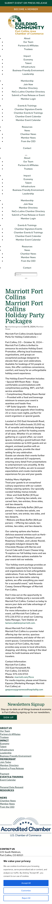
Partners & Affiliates (28, 45)
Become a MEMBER (26, 9)
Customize (26, 890)
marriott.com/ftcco (24, 677)
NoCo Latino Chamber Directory (28, 91)
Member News (28, 137)
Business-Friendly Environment (28, 70)
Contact (27, 148)
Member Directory (28, 88)
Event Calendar (8, 779)
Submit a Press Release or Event (28, 95)
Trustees (28, 49)
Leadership (28, 74)
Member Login (28, 98)
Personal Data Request (11, 787)
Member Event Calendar (28, 120)
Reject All (26, 898)
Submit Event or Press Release (26, 3)
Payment (4, 773)
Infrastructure (28, 66)
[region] (26, 880)
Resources (27, 126)
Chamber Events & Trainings (28, 112)
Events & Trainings (27, 105)
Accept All (26, 883)
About (27, 38)
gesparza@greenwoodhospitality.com (24, 689)
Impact (27, 56)
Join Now (28, 84)
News (27, 130)
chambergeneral (15, 326)
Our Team (28, 42)
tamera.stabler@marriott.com (20, 622)
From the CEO (28, 141)
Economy (28, 59)
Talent (28, 63)
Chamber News (28, 134)
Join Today (5, 762)
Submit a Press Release (12, 768)
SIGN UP (8, 717)
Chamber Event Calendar (28, 116)
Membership (27, 80)
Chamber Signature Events (28, 109)
